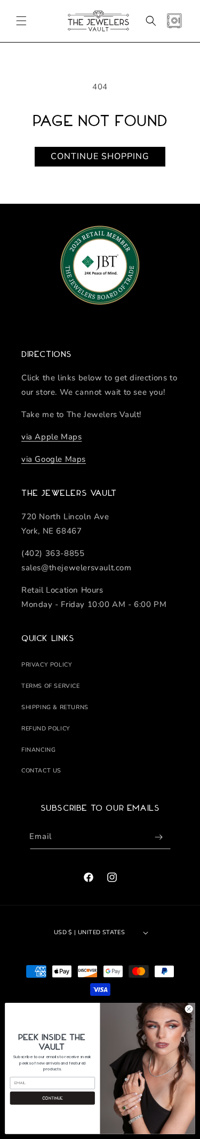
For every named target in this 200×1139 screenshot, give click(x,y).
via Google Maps (53, 459)
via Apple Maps (51, 436)
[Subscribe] (159, 837)
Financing (38, 750)
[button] (21, 20)
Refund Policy (45, 729)
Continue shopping (100, 156)
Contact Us (41, 771)
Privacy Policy (46, 665)
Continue (52, 1097)
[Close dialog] (189, 1009)
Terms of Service (50, 686)
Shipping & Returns (55, 707)
